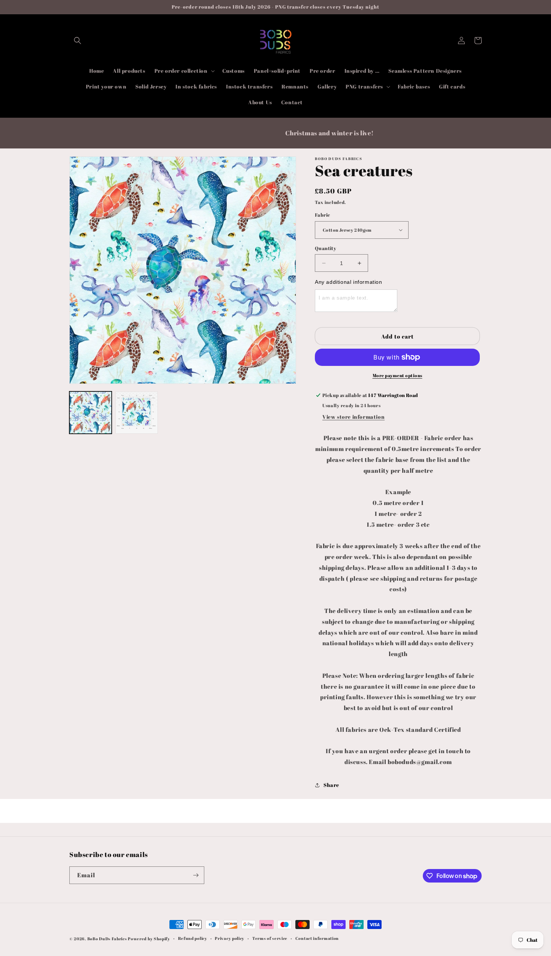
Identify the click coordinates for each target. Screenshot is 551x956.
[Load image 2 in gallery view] (136, 412)
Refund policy (192, 938)
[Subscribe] (195, 875)
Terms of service (269, 938)
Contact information (317, 938)
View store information (353, 416)
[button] (77, 40)
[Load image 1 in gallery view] (90, 412)
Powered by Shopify (149, 938)
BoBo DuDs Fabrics (107, 938)
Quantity (325, 248)
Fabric (322, 214)
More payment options (397, 375)
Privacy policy (229, 938)
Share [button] (331, 784)
